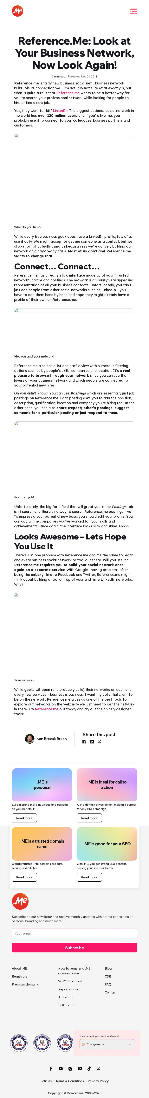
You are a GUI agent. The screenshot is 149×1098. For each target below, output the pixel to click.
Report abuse (68, 989)
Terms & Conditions (69, 1081)
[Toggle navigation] (133, 11)
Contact (111, 992)
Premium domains (25, 984)
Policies (46, 1081)
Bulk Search (67, 1005)
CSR (108, 976)
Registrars (19, 976)
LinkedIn (60, 110)
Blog (108, 968)
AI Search (65, 997)
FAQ (108, 984)
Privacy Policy (98, 1081)
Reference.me (68, 93)
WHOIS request (70, 981)
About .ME (19, 968)
